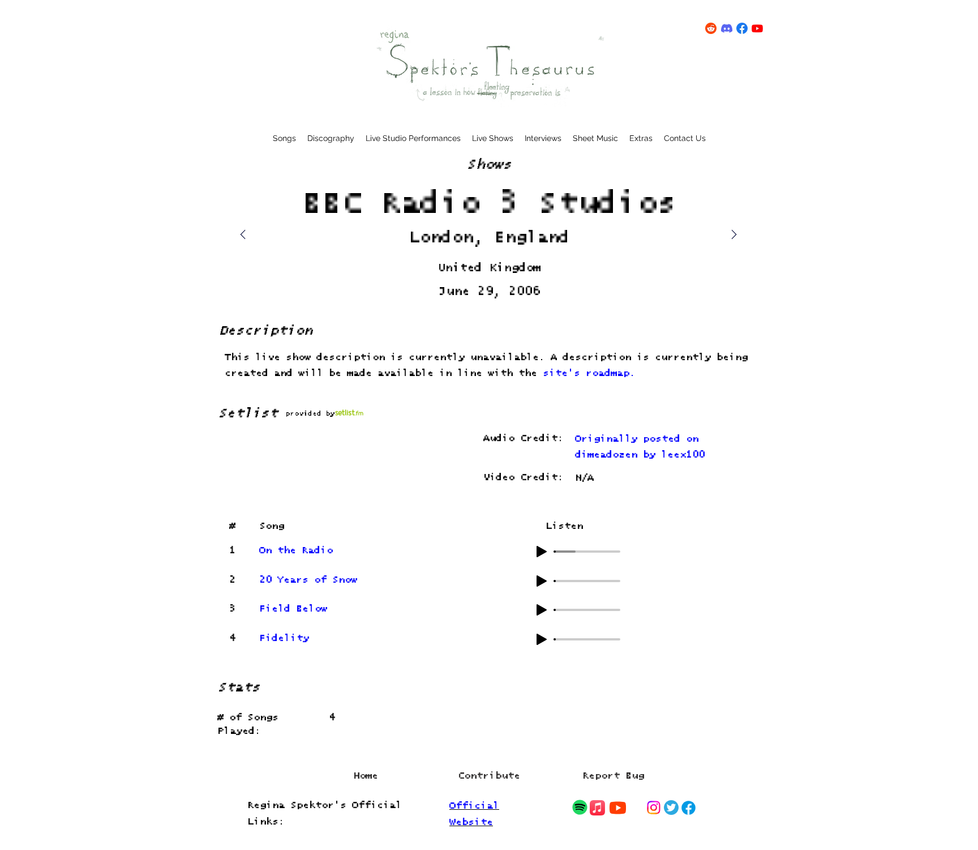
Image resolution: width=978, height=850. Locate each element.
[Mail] (734, 234)
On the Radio (296, 551)
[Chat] (579, 806)
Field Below (293, 609)
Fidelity (284, 638)
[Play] (542, 551)
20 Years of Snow (308, 580)
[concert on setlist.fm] (349, 412)
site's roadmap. (589, 373)
